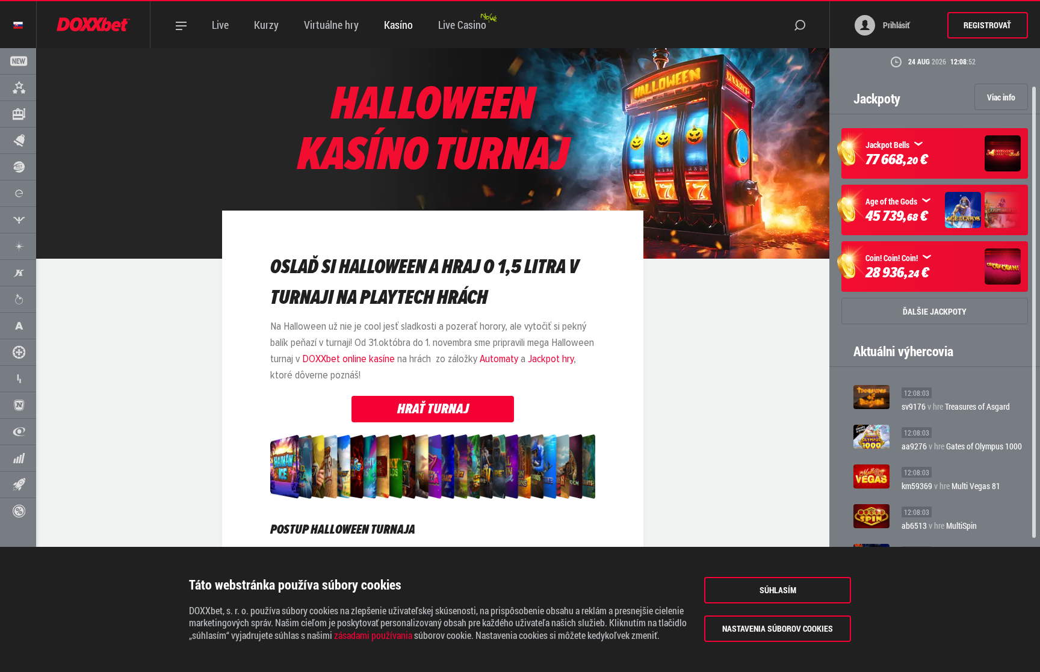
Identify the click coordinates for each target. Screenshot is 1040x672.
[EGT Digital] (18, 167)
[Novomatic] (18, 405)
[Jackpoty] (18, 140)
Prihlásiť (895, 25)
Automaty (499, 359)
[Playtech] (18, 114)
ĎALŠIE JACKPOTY (935, 311)
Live (220, 24)
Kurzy (266, 24)
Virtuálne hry (331, 24)
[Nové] (18, 61)
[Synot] (18, 220)
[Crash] (18, 485)
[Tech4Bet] (18, 379)
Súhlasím (778, 590)
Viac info (1001, 97)
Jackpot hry (551, 359)
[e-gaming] (18, 193)
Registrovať (987, 25)
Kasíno (398, 24)
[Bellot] (18, 458)
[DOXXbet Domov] (93, 24)
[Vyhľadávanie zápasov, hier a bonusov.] (811, 24)
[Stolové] (18, 352)
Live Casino (462, 24)
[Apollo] (18, 246)
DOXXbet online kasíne (348, 359)
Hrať (871, 396)
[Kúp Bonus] (18, 511)
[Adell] (18, 326)
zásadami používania (373, 635)
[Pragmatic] (18, 299)
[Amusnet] (18, 432)
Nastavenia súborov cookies (777, 628)
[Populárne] (18, 87)
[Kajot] (18, 273)
